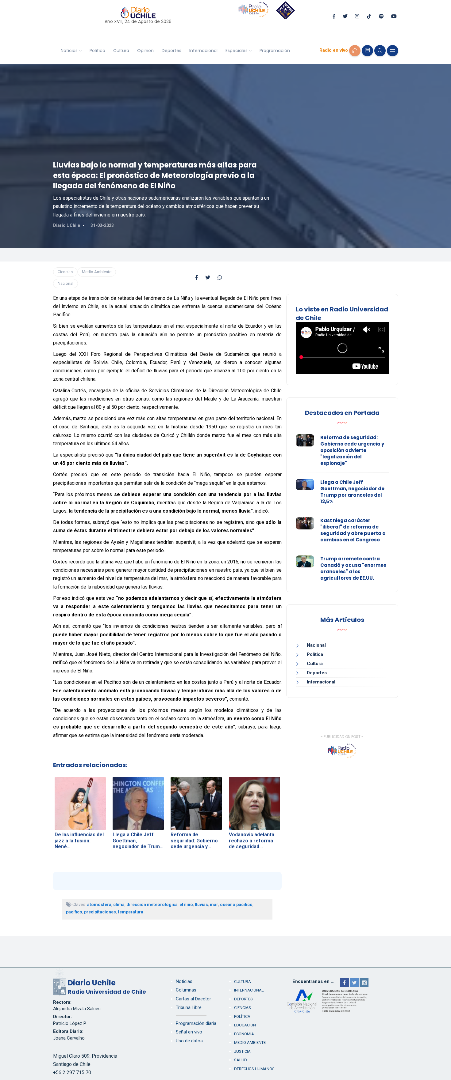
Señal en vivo (189, 1032)
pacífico (74, 911)
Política (97, 50)
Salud (240, 1060)
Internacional (203, 50)
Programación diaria (196, 1023)
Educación (245, 1025)
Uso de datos (189, 1041)
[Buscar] (380, 50)
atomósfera (99, 904)
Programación (275, 50)
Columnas (186, 990)
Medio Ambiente (96, 271)
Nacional (65, 283)
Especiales (237, 50)
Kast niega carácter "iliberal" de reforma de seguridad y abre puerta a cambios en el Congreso (353, 530)
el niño (186, 904)
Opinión (145, 50)
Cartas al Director (193, 999)
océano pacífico (236, 904)
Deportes (171, 50)
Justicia (242, 1051)
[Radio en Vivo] (354, 50)
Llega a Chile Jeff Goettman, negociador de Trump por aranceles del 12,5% (352, 492)
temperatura (130, 911)
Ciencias (65, 271)
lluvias (201, 904)
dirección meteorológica (152, 904)
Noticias (69, 50)
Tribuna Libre (189, 1007)
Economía (244, 1034)
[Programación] (367, 50)
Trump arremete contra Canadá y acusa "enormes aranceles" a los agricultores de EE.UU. (353, 568)
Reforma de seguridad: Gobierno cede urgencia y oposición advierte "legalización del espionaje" (352, 450)
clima (119, 904)
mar (214, 904)
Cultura (121, 50)
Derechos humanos (254, 1069)
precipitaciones (100, 911)
